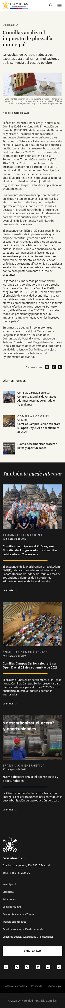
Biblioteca (8, 891)
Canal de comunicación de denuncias (23, 929)
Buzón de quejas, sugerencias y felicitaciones (28, 936)
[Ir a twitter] (52, 367)
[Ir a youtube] (48, 967)
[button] (32, 403)
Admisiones (9, 899)
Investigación (10, 884)
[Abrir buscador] (51, 5)
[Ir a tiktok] (59, 967)
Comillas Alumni (12, 906)
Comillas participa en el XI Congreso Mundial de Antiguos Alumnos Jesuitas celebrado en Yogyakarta (30, 550)
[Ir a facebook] (45, 367)
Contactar (32, 951)
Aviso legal (55, 986)
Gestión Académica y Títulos (18, 914)
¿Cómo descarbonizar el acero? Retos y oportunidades (30, 779)
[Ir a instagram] (38, 967)
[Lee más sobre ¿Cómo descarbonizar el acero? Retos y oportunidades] (32, 737)
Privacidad (37, 986)
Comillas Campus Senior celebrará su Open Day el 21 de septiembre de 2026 (38, 428)
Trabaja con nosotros (14, 921)
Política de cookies (15, 986)
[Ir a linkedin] (59, 367)
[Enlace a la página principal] (15, 5)
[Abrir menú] (59, 5)
